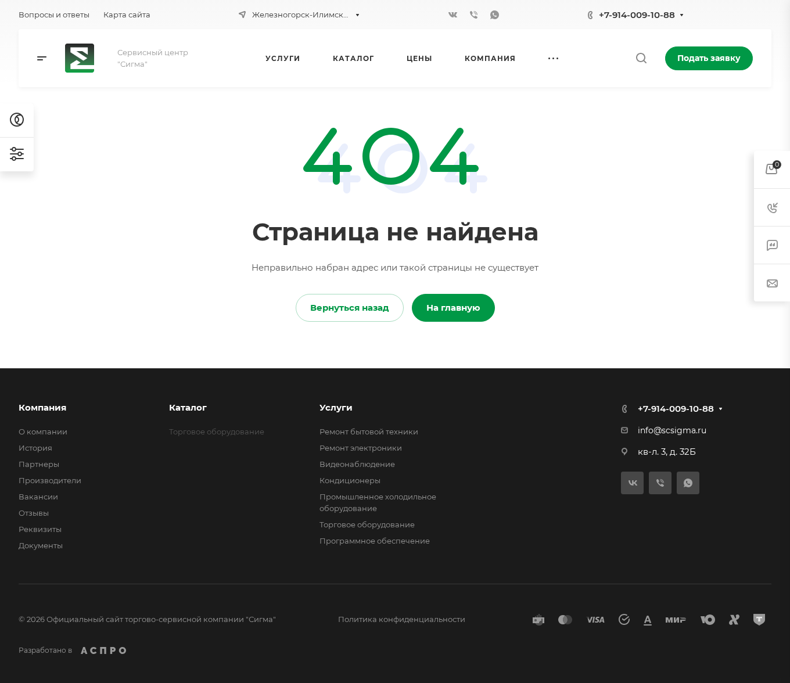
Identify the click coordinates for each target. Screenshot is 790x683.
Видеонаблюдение (357, 464)
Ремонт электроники (360, 447)
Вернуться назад (349, 307)
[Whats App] (495, 14)
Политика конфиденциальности (401, 619)
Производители (50, 480)
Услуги (336, 407)
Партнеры (39, 464)
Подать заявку (709, 58)
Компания (42, 407)
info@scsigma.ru (672, 430)
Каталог (188, 407)
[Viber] (474, 14)
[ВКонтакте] (453, 14)
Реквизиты (40, 529)
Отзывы (34, 512)
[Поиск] (641, 58)
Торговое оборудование (367, 524)
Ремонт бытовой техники (368, 431)
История (35, 447)
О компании (43, 431)
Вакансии (38, 496)
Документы (41, 545)
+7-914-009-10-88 (637, 14)
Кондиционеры (349, 480)
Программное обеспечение (374, 540)
